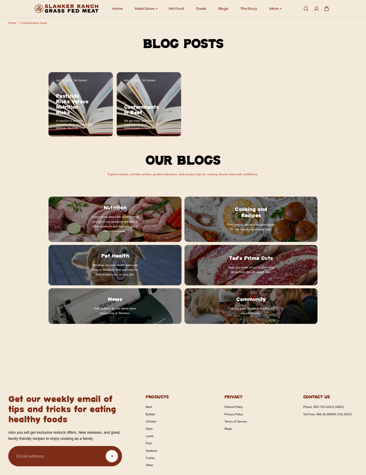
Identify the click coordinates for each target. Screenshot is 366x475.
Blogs (223, 8)
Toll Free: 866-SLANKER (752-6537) (327, 414)
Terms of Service (236, 421)
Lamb (149, 436)
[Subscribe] (112, 456)
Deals (201, 8)
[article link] (100, 125)
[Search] (306, 8)
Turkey (150, 458)
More (274, 8)
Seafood (151, 450)
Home (117, 8)
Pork (149, 443)
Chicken (151, 421)
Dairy (149, 428)
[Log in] (316, 8)
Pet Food (176, 8)
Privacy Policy (234, 414)
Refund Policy (234, 407)
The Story (248, 8)
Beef (149, 407)
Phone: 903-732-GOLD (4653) (323, 407)
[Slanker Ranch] (66, 8)
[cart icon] (326, 8)
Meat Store (144, 8)
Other (149, 465)
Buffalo (150, 414)
